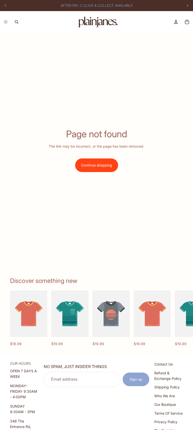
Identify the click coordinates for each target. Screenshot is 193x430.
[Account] (175, 21)
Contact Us (163, 364)
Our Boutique (165, 404)
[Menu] (6, 22)
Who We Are (164, 396)
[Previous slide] (5, 5)
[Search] (16, 21)
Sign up (136, 379)
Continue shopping (96, 165)
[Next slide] (187, 5)
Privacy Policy (165, 422)
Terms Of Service (168, 413)
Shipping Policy (167, 387)
